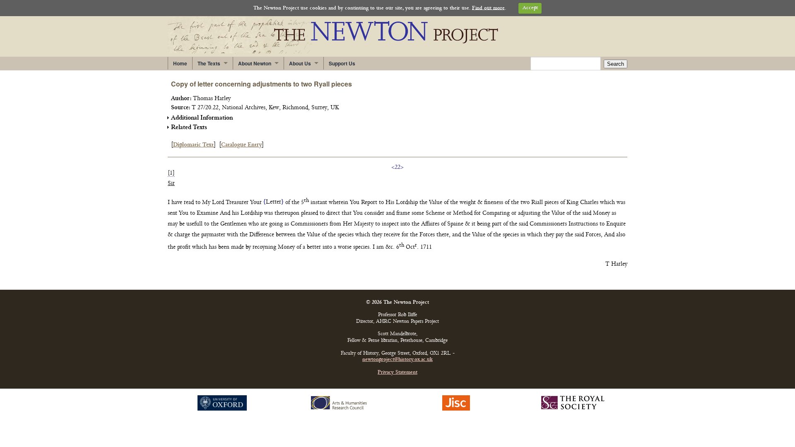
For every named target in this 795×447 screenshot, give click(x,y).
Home (180, 63)
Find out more (488, 8)
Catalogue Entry (241, 145)
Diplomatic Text (193, 145)
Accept (530, 8)
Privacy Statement (397, 372)
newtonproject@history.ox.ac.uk (397, 360)
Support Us (342, 63)
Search (615, 64)
